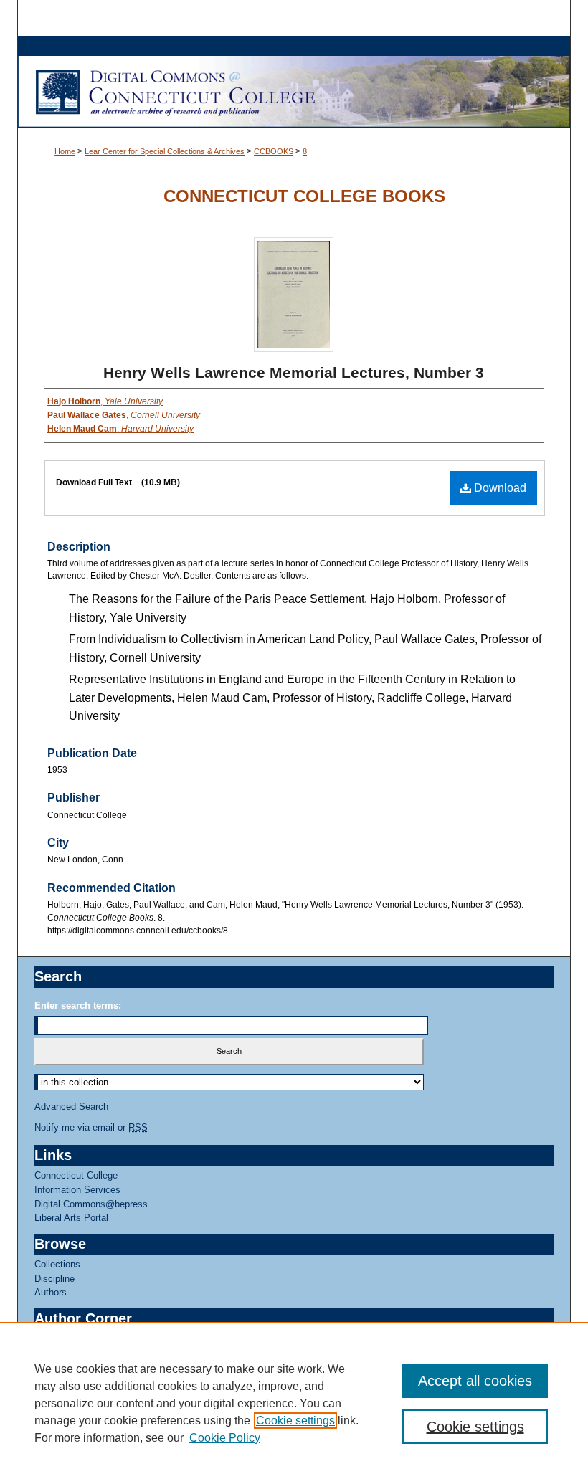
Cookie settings (295, 1420)
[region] (294, 1403)
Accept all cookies (475, 1381)
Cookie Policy (224, 1438)
